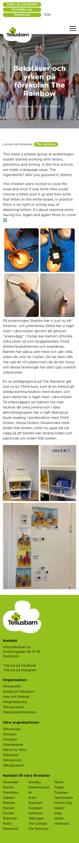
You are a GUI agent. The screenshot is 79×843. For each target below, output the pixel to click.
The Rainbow (38, 828)
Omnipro (9, 734)
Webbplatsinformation (20, 712)
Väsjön (59, 818)
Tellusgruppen (13, 707)
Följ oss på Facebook (20, 665)
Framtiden (10, 792)
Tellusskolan (12, 729)
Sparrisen (35, 802)
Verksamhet (12, 686)
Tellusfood (22, 14)
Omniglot (10, 739)
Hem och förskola (16, 696)
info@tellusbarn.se (16, 647)
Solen (32, 797)
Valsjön (59, 808)
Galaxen (9, 797)
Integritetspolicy (15, 702)
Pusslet (8, 813)
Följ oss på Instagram (20, 670)
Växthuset (61, 823)
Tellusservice (12, 760)
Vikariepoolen (13, 744)
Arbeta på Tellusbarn (18, 691)
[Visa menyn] (72, 28)
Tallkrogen (36, 818)
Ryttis (7, 823)
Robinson (10, 818)
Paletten (9, 802)
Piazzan (9, 808)
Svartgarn (35, 808)
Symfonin (35, 813)
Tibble (58, 782)
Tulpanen (61, 792)
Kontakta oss (22, 9)
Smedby (34, 782)
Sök (47, 14)
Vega (58, 813)
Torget (59, 787)
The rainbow (46, 144)
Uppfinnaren (63, 797)
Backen (8, 787)
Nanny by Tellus (15, 749)
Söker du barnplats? (22, 4)
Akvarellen (11, 782)
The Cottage (37, 823)
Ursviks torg (63, 802)
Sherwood (10, 828)
